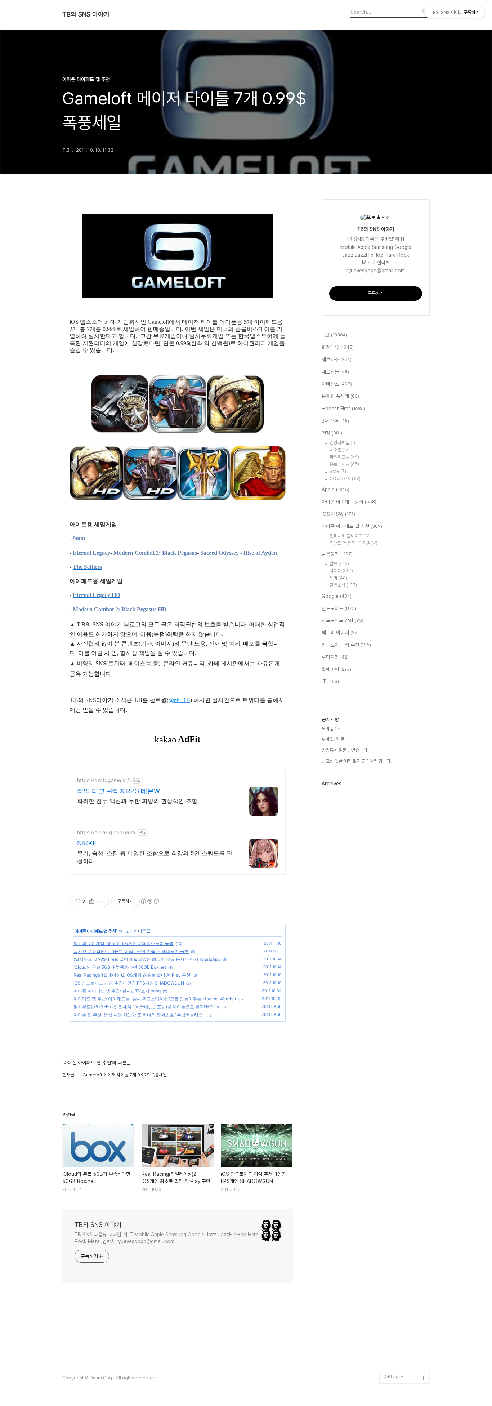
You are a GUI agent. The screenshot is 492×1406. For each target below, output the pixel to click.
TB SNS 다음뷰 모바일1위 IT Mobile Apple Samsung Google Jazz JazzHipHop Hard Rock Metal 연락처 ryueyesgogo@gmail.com (167, 1238)
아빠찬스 (337, 384)
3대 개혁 (335, 421)
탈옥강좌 (337, 554)
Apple (335, 489)
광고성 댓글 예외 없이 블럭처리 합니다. (357, 761)
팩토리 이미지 (340, 632)
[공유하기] (91, 901)
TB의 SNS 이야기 (85, 14)
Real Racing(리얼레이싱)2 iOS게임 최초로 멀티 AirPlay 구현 (132, 975)
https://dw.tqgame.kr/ (103, 780)
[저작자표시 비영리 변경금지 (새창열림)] (149, 901)
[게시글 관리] (100, 901)
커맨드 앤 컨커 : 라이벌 (353, 543)
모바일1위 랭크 (335, 739)
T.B (334, 335)
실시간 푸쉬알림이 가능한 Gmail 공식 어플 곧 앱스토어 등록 (131, 951)
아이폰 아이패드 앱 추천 (95, 931)
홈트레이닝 (344, 464)
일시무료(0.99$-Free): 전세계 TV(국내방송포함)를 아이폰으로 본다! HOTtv (146, 1006)
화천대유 (338, 347)
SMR (338, 471)
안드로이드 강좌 (342, 620)
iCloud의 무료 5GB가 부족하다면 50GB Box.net (119, 967)
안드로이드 (339, 608)
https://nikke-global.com (106, 832)
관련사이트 (394, 1377)
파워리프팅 (344, 457)
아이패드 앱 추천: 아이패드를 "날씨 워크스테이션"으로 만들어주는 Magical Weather (154, 998)
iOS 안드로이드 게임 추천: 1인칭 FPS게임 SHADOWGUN (128, 983)
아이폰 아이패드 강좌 (349, 502)
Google (337, 596)
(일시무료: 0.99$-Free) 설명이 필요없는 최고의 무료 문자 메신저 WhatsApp (146, 959)
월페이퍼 (336, 669)
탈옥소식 (343, 585)
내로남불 (335, 372)
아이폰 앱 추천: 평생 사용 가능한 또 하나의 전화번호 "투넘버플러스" (139, 1014)
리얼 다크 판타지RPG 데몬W (118, 791)
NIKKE (87, 843)
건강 (332, 433)
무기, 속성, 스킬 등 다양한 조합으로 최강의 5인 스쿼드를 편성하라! (154, 857)
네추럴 (340, 449)
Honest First (343, 408)
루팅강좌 (335, 657)
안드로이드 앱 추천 (346, 645)
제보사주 (337, 359)
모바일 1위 (331, 728)
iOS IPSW (338, 514)
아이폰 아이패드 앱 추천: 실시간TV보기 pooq (117, 991)
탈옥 (339, 563)
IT (330, 681)
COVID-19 (345, 478)
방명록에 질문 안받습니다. (345, 750)
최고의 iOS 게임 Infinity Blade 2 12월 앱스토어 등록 (123, 943)
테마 (338, 578)
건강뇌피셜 (342, 442)
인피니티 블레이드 (350, 536)
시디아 (341, 570)
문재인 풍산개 (340, 396)
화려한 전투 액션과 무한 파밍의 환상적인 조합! (138, 800)
